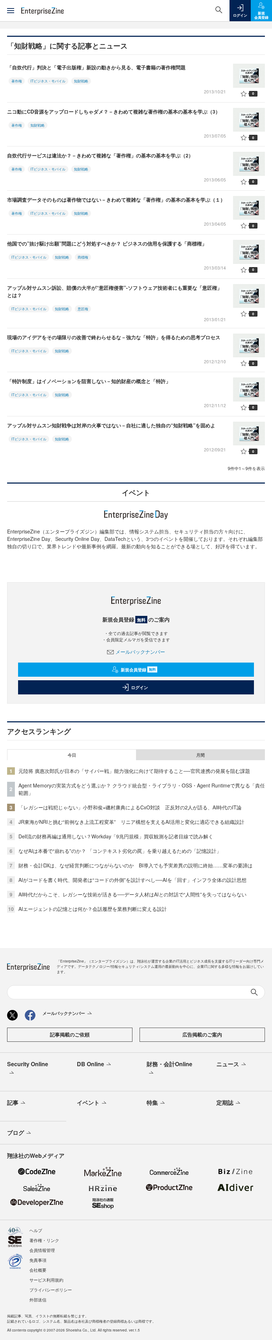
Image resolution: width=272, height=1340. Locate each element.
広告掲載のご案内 (202, 1034)
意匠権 (83, 308)
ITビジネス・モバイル (48, 81)
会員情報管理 (42, 1250)
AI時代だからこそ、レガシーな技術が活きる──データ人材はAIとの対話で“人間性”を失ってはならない (132, 894)
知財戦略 (81, 81)
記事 (12, 1102)
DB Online (90, 1064)
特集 (152, 1102)
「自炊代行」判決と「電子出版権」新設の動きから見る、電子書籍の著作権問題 (96, 67)
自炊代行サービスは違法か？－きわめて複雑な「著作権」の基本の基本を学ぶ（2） (100, 155)
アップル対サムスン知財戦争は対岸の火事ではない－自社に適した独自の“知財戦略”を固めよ (111, 425)
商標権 (83, 257)
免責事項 (37, 1260)
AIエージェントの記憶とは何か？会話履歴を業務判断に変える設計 (92, 908)
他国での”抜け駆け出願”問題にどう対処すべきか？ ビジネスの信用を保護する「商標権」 (107, 243)
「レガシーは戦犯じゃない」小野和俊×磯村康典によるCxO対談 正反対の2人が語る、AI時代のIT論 (130, 807)
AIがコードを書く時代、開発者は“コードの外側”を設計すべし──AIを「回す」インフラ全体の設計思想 (132, 879)
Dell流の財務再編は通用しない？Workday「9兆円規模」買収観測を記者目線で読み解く (115, 836)
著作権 (16, 81)
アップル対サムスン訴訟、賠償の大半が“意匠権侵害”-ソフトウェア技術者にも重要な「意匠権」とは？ (114, 291)
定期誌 (224, 1102)
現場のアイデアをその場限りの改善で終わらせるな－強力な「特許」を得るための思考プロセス (113, 337)
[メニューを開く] (10, 10)
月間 (200, 755)
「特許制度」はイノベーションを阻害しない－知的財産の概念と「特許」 (89, 381)
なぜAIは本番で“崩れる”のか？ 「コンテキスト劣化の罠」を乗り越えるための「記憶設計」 (119, 850)
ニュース (227, 1064)
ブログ (15, 1132)
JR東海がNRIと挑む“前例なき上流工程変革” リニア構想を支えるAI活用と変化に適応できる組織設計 (131, 821)
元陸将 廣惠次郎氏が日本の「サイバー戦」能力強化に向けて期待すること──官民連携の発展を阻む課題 (134, 770)
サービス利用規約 (46, 1280)
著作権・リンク (44, 1240)
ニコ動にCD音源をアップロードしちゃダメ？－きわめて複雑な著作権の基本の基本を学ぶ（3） (113, 111)
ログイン (139, 687)
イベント (88, 1102)
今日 (72, 755)
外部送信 (37, 1299)
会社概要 (37, 1270)
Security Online (27, 1064)
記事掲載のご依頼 (70, 1034)
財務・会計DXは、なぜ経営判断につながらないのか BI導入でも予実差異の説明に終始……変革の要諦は (135, 865)
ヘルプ (35, 1230)
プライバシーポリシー (50, 1290)
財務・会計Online (169, 1064)
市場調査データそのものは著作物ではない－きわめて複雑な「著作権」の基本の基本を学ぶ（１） (116, 199)
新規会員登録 (138, 669)
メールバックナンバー (140, 651)
